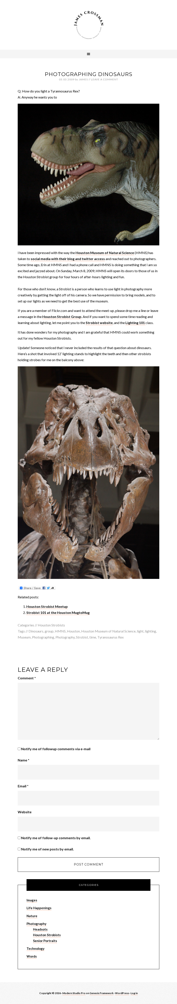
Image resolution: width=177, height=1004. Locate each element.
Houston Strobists (51, 625)
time (92, 637)
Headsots (40, 929)
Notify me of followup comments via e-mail (55, 749)
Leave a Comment (104, 79)
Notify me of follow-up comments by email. (56, 838)
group (49, 631)
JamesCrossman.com (88, 25)
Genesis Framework (102, 993)
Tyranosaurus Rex (110, 637)
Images (32, 900)
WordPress (122, 993)
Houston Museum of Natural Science (105, 253)
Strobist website (99, 323)
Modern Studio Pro (73, 993)
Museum (24, 637)
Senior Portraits (45, 941)
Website (25, 812)
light (140, 631)
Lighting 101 (135, 323)
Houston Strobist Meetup (47, 606)
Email (23, 786)
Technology (35, 948)
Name (23, 760)
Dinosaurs (35, 631)
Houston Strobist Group (61, 317)
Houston (73, 631)
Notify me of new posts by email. (47, 849)
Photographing (43, 637)
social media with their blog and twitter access (68, 259)
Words (32, 956)
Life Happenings (39, 908)
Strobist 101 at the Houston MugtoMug (58, 612)
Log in (134, 993)
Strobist (82, 637)
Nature (32, 916)
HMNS (60, 631)
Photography (65, 637)
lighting (150, 631)
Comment (27, 678)
